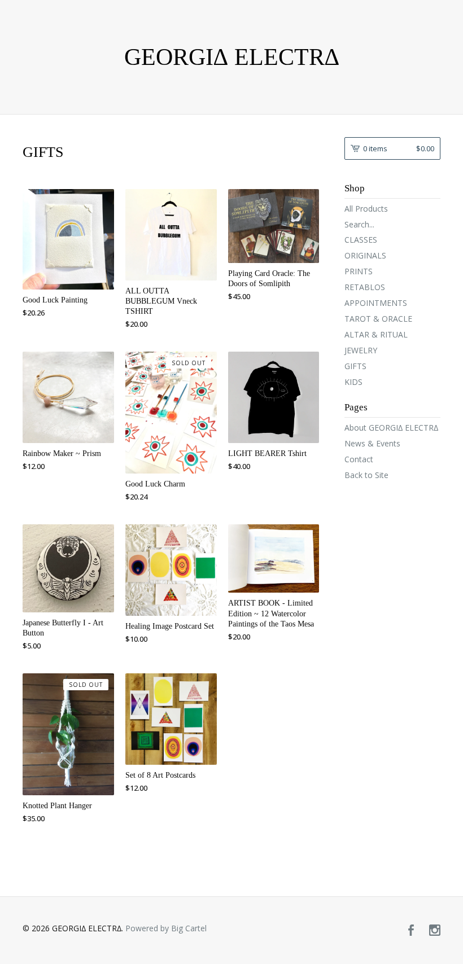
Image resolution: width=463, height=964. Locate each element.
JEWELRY (360, 350)
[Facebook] (411, 930)
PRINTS (358, 271)
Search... (359, 225)
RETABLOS (364, 287)
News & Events (372, 443)
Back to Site (366, 475)
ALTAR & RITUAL (376, 334)
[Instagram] (434, 930)
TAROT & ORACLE (378, 318)
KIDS (353, 381)
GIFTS (355, 366)
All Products (366, 208)
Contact (358, 459)
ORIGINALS (365, 255)
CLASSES (360, 239)
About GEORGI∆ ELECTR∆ (391, 427)
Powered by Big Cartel (166, 928)
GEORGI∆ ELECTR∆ (231, 57)
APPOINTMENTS (375, 302)
